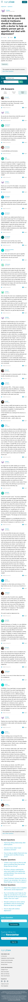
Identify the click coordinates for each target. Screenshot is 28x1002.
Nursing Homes (4, 964)
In (1, 82)
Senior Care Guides (5, 971)
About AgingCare (4, 986)
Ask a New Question (8, 71)
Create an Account (5, 983)
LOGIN (24, 2)
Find (2, 78)
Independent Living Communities (7, 958)
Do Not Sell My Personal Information (14, 999)
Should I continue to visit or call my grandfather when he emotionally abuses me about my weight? (14, 903)
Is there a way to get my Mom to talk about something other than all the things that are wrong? (15, 864)
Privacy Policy (23, 998)
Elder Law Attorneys (5, 973)
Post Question (14, 924)
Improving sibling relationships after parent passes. (15, 843)
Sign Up (14, 942)
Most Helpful (5, 92)
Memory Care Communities (6, 962)
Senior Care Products (5, 975)
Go (20, 82)
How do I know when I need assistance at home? (12, 849)
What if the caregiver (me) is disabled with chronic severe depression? (15, 889)
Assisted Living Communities (7, 960)
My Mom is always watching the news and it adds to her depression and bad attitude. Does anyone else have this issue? (14, 872)
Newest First (14, 92)
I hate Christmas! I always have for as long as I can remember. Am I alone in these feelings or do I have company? (15, 880)
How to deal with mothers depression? (12, 909)
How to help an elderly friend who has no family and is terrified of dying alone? (15, 855)
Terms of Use (18, 998)
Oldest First (22, 92)
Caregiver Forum (4, 969)
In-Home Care (4, 956)
